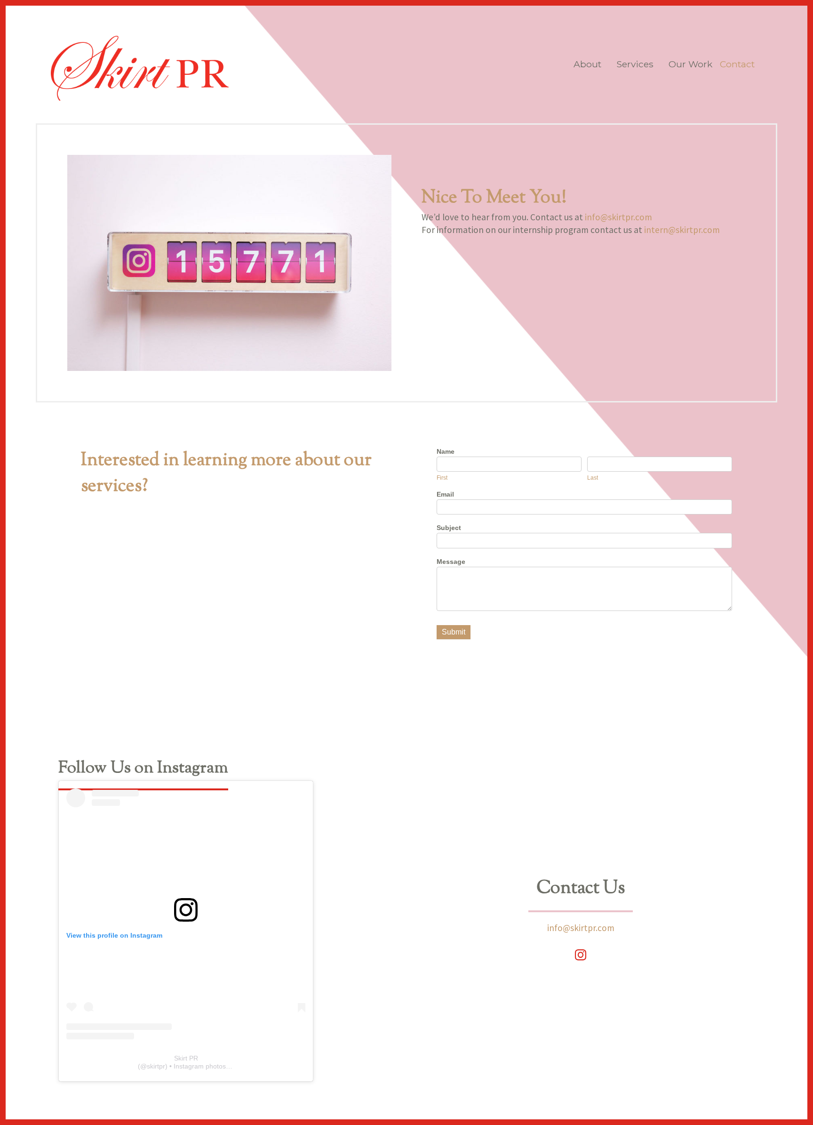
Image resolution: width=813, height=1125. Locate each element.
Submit (453, 632)
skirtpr (156, 1066)
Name (445, 451)
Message (451, 561)
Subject (449, 527)
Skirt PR (186, 1058)
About (587, 64)
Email (445, 494)
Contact (737, 64)
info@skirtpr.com (618, 217)
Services (635, 64)
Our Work (690, 64)
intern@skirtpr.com (682, 229)
